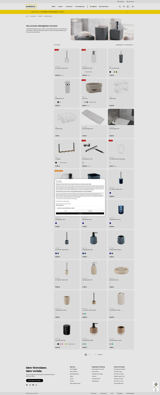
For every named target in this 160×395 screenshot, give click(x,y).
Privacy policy (58, 180)
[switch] (156, 390)
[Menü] (158, 382)
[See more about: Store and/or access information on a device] (102, 208)
